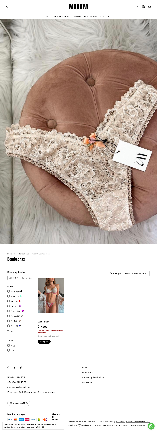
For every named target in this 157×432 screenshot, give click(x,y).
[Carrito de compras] (149, 7)
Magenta (12, 278)
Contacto (105, 16)
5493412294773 (16, 377)
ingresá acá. (119, 422)
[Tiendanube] (80, 426)
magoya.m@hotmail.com (19, 387)
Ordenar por (115, 273)
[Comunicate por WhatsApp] (151, 426)
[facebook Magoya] (15, 367)
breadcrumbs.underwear (25, 254)
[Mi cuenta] (137, 7)
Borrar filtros (28, 278)
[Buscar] (7, 6)
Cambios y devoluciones (85, 16)
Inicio (47, 16)
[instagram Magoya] (8, 367)
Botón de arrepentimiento (138, 422)
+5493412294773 (16, 382)
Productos (60, 16)
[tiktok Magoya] (21, 367)
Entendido (40, 427)
